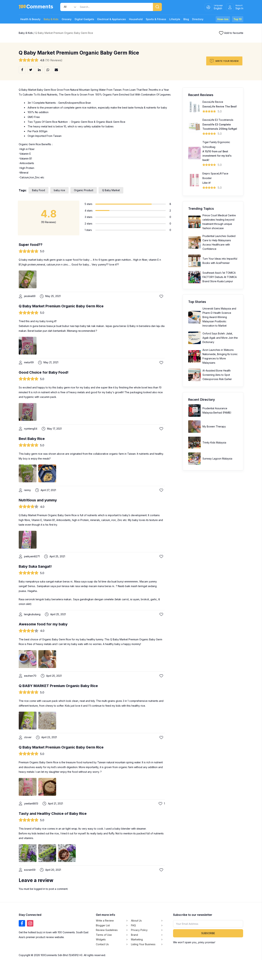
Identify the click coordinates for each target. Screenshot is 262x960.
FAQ (133, 925)
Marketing (137, 939)
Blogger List (103, 925)
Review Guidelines (107, 929)
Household (136, 19)
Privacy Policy (139, 929)
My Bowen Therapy (214, 426)
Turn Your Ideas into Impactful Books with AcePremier (219, 260)
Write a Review (105, 920)
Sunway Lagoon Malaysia (217, 458)
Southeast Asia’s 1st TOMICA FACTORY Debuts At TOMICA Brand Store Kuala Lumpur (219, 277)
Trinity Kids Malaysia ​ (214, 442)
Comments (39, 7)
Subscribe (208, 933)
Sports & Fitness (156, 19)
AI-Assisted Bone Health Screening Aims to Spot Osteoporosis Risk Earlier (217, 375)
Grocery (66, 19)
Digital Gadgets (84, 19)
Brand (134, 934)
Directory (197, 19)
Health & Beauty (30, 19)
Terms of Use (104, 934)
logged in (39, 888)
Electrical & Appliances (111, 19)
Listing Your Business (143, 944)
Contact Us (102, 944)
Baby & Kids (51, 19)
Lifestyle (174, 19)
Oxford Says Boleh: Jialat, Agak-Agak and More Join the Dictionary (220, 338)
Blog (186, 19)
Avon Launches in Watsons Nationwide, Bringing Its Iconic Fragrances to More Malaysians (220, 356)
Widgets (101, 939)
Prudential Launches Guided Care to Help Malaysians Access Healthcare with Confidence (218, 242)
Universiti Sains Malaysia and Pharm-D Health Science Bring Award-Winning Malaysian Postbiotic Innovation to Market (219, 317)
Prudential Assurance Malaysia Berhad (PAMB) (216, 410)
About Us (136, 920)
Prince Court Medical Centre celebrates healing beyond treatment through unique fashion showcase (219, 222)
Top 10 (237, 19)
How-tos (222, 19)
